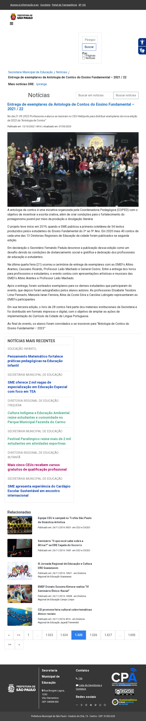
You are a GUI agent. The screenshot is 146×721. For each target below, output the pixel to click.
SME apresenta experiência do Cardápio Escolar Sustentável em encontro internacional (39, 490)
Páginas (90, 55)
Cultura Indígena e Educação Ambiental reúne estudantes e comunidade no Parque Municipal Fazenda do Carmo (39, 417)
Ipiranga (41, 84)
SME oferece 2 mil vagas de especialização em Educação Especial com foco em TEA (37, 386)
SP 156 (82, 5)
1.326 (93, 635)
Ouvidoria (45, 5)
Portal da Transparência (64, 5)
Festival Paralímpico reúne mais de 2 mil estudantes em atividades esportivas (39, 441)
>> (9, 644)
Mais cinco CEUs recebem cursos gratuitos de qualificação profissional (37, 467)
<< (18, 635)
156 (80, 678)
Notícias (90, 58)
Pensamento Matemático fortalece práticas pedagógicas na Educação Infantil (35, 360)
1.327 (108, 635)
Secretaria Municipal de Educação (30, 72)
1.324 (64, 635)
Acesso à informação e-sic (24, 5)
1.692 (132, 635)
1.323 (49, 635)
